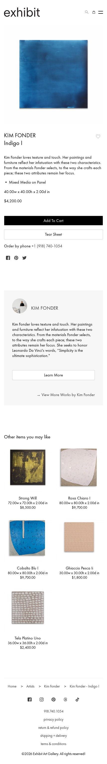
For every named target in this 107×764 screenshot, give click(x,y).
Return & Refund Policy (53, 727)
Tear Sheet (53, 234)
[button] (86, 12)
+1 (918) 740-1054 (47, 246)
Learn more (53, 375)
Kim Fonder (20, 135)
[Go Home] (22, 12)
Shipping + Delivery (53, 735)
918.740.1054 (53, 711)
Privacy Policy (53, 719)
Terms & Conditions (53, 744)
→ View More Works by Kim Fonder (66, 394)
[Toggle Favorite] (98, 136)
